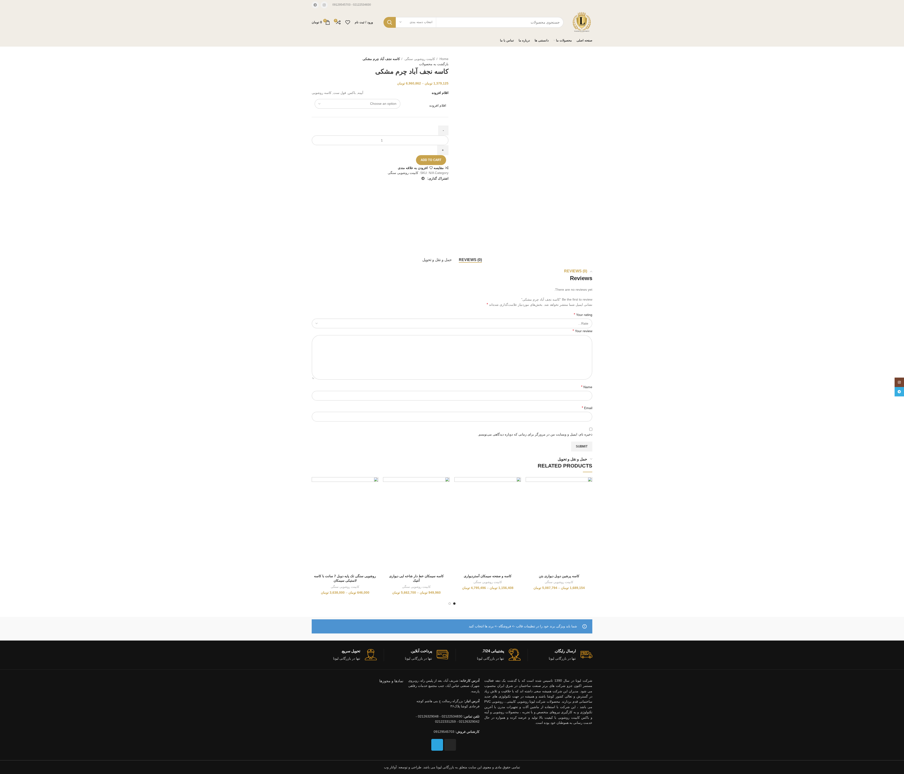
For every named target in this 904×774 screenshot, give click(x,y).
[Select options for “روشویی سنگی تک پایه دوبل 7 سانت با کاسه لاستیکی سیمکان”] (315, 495)
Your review (582, 331)
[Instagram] (450, 745)
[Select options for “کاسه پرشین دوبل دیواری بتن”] (529, 495)
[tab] (470, 260)
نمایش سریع (529, 506)
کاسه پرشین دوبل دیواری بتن (559, 576)
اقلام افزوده (437, 105)
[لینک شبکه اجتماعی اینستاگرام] (324, 4)
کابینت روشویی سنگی (419, 59)
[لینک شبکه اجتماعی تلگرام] (315, 4)
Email (587, 408)
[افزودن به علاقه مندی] (529, 485)
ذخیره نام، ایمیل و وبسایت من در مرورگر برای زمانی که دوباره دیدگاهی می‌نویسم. (535, 434)
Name (586, 387)
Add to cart (431, 160)
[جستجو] (389, 22)
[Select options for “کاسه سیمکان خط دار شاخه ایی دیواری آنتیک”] (386, 495)
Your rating (583, 315)
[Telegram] (437, 745)
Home (443, 59)
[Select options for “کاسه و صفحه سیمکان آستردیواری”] (458, 495)
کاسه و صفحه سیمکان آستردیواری (488, 576)
